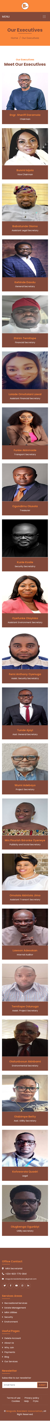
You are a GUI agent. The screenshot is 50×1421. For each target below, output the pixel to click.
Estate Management (15, 1307)
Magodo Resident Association (24, 1411)
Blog (6, 1356)
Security (8, 1317)
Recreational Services (15, 1303)
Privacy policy (32, 1397)
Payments (9, 1352)
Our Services (11, 1361)
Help (26, 1401)
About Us (9, 1342)
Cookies (16, 1401)
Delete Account (12, 1338)
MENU (6, 16)
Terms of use (13, 1397)
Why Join (9, 1347)
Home (14, 38)
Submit (42, 1385)
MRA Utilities (10, 1312)
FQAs (35, 1401)
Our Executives (30, 38)
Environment (11, 1321)
